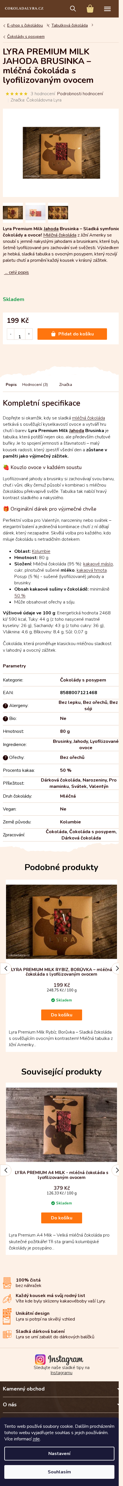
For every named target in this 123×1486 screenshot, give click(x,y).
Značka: (36, 100)
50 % (19, 596)
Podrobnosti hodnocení (80, 94)
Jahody (81, 741)
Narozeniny (95, 780)
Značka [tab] (65, 384)
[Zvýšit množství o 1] (28, 334)
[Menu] (107, 8)
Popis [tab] (11, 384)
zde (36, 1439)
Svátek (79, 786)
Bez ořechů (95, 702)
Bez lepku (70, 702)
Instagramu (61, 1373)
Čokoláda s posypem (92, 832)
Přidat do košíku (76, 334)
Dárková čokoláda (60, 780)
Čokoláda (56, 832)
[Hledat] (73, 8)
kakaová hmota (92, 570)
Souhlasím (59, 1472)
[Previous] (5, 968)
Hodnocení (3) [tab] (35, 384)
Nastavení (59, 1453)
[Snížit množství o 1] (10, 334)
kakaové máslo (98, 564)
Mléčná (68, 796)
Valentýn (98, 786)
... (16, 272)
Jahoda (51, 229)
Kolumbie (41, 551)
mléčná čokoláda (88, 418)
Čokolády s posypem (83, 680)
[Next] (117, 968)
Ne (63, 718)
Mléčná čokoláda (59, 235)
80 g (65, 731)
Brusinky (62, 741)
